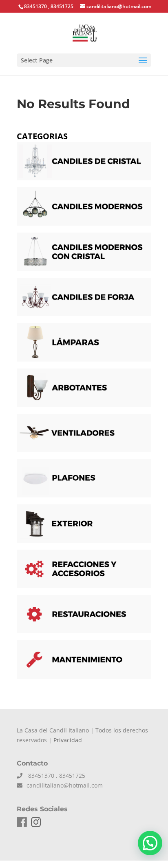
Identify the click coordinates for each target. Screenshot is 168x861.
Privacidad (67, 740)
